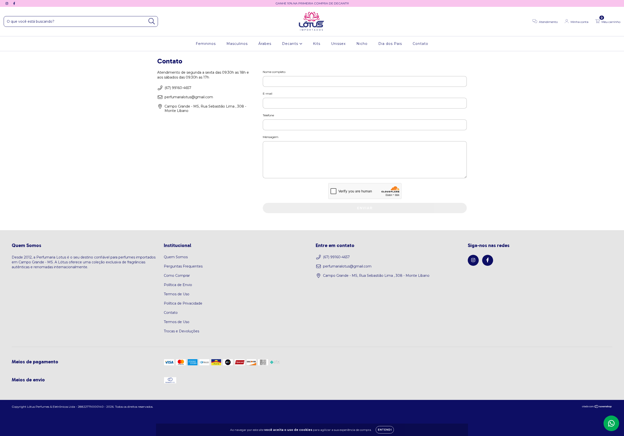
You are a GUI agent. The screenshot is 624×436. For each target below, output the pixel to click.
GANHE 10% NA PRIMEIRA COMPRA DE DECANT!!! (312, 3)
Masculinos (237, 43)
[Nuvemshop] (597, 407)
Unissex (338, 43)
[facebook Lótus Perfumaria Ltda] (14, 3)
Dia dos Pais (390, 43)
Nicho (362, 43)
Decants (290, 43)
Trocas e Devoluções (181, 331)
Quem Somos (176, 257)
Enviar (365, 208)
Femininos (206, 43)
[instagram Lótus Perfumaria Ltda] (7, 3)
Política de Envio (178, 285)
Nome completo (274, 72)
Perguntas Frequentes (183, 266)
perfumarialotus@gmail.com (189, 97)
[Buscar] (151, 21)
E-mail (267, 93)
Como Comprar (177, 275)
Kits (316, 43)
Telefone (268, 115)
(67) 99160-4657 (178, 88)
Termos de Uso (176, 294)
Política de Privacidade (183, 303)
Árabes (264, 43)
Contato (420, 43)
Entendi (385, 429)
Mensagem (270, 137)
